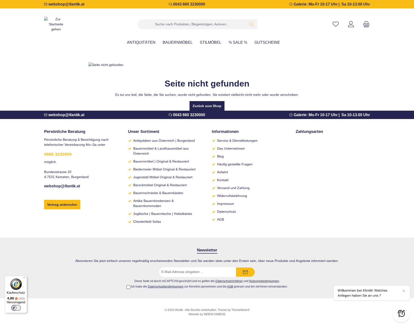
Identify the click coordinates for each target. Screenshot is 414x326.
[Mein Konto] (351, 24)
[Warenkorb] (365, 24)
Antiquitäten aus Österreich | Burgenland (164, 140)
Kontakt (223, 180)
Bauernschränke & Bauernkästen (158, 193)
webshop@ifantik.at (66, 4)
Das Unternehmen (231, 148)
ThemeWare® (240, 310)
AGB (220, 219)
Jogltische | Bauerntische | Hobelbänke (162, 214)
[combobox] (192, 24)
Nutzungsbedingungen (264, 281)
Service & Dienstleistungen (237, 140)
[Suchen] (251, 24)
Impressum (225, 204)
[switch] (16, 308)
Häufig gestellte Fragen (235, 164)
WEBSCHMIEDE (214, 314)
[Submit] (245, 272)
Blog (220, 156)
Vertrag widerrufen (62, 204)
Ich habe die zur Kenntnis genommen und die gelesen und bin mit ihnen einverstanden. (209, 286)
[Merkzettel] (335, 24)
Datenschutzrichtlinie (229, 281)
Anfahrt (222, 172)
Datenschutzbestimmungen (166, 286)
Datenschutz (226, 211)
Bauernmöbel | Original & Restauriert (161, 161)
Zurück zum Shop (207, 106)
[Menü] (24, 279)
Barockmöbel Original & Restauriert (160, 185)
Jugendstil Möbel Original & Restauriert (162, 177)
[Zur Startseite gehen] (56, 24)
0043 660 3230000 (189, 4)
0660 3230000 (58, 154)
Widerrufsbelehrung (232, 196)
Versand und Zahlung (233, 188)
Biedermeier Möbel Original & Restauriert (164, 169)
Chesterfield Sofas (147, 221)
